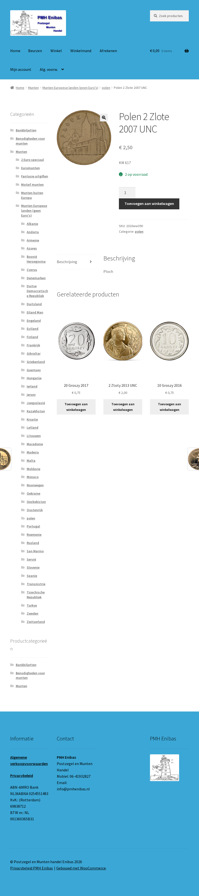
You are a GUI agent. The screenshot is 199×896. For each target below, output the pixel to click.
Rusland (33, 543)
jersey (31, 394)
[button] (104, 117)
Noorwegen (35, 485)
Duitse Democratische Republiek (37, 291)
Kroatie (32, 419)
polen (106, 87)
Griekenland (36, 362)
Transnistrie (36, 584)
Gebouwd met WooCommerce (81, 868)
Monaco (33, 477)
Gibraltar (34, 353)
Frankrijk (33, 345)
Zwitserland (36, 621)
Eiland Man (35, 312)
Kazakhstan (36, 411)
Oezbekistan (36, 501)
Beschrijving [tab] (67, 261)
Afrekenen (108, 50)
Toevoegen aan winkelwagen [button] (76, 407)
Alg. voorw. (49, 69)
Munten (33, 87)
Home (15, 50)
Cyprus (32, 270)
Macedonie (35, 444)
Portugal (33, 526)
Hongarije (34, 378)
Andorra (33, 232)
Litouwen (34, 436)
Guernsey (34, 370)
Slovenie (33, 567)
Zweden (32, 613)
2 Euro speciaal (32, 159)
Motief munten (32, 184)
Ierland (32, 386)
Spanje (32, 575)
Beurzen (35, 50)
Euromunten (30, 168)
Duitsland (34, 304)
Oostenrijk (35, 510)
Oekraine (33, 493)
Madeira (33, 452)
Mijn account (20, 69)
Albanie (32, 224)
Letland (32, 427)
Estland (32, 328)
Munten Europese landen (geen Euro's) (70, 87)
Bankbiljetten (26, 130)
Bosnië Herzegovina (36, 259)
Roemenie (34, 534)
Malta (31, 460)
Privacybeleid (21, 775)
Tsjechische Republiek (36, 594)
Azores (32, 248)
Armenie (33, 240)
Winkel (56, 50)
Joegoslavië (36, 403)
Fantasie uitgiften (34, 176)
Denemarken (36, 278)
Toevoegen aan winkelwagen (149, 203)
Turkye (32, 605)
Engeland (34, 320)
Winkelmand (80, 50)
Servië (31, 559)
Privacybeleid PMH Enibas (31, 868)
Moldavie (33, 469)
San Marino (35, 551)
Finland (32, 337)
